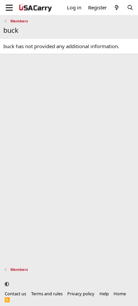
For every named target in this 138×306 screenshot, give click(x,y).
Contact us (15, 294)
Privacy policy (80, 294)
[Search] (130, 7)
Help (104, 294)
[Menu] (9, 7)
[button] (6, 284)
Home (120, 294)
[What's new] (116, 7)
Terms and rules (47, 294)
